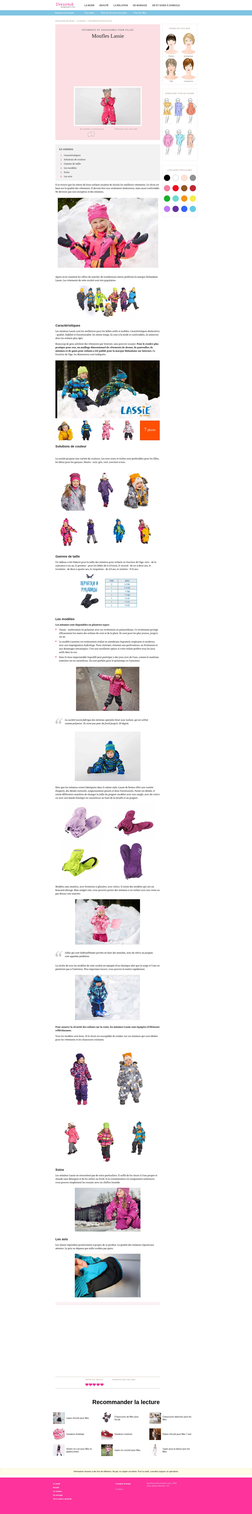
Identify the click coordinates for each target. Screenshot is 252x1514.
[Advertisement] (107, 63)
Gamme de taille (72, 163)
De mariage (140, 5)
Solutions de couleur (75, 159)
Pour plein (89, 13)
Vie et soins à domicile (166, 5)
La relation (120, 5)
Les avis (68, 176)
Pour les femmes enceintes (114, 13)
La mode (89, 5)
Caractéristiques (72, 155)
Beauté (103, 5)
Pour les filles (140, 13)
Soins (67, 172)
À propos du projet (123, 1484)
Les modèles (70, 167)
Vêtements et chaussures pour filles (108, 30)
